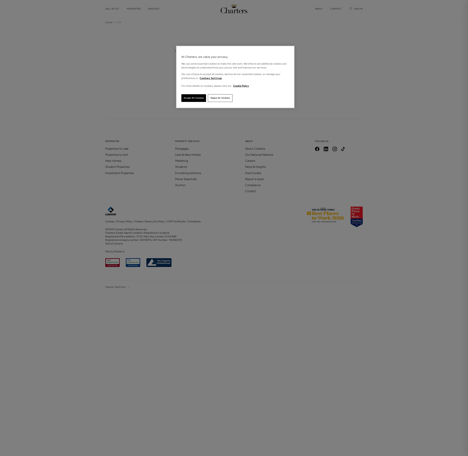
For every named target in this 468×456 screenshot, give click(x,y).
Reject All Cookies (220, 98)
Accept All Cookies (194, 98)
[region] (235, 77)
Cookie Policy (241, 85)
